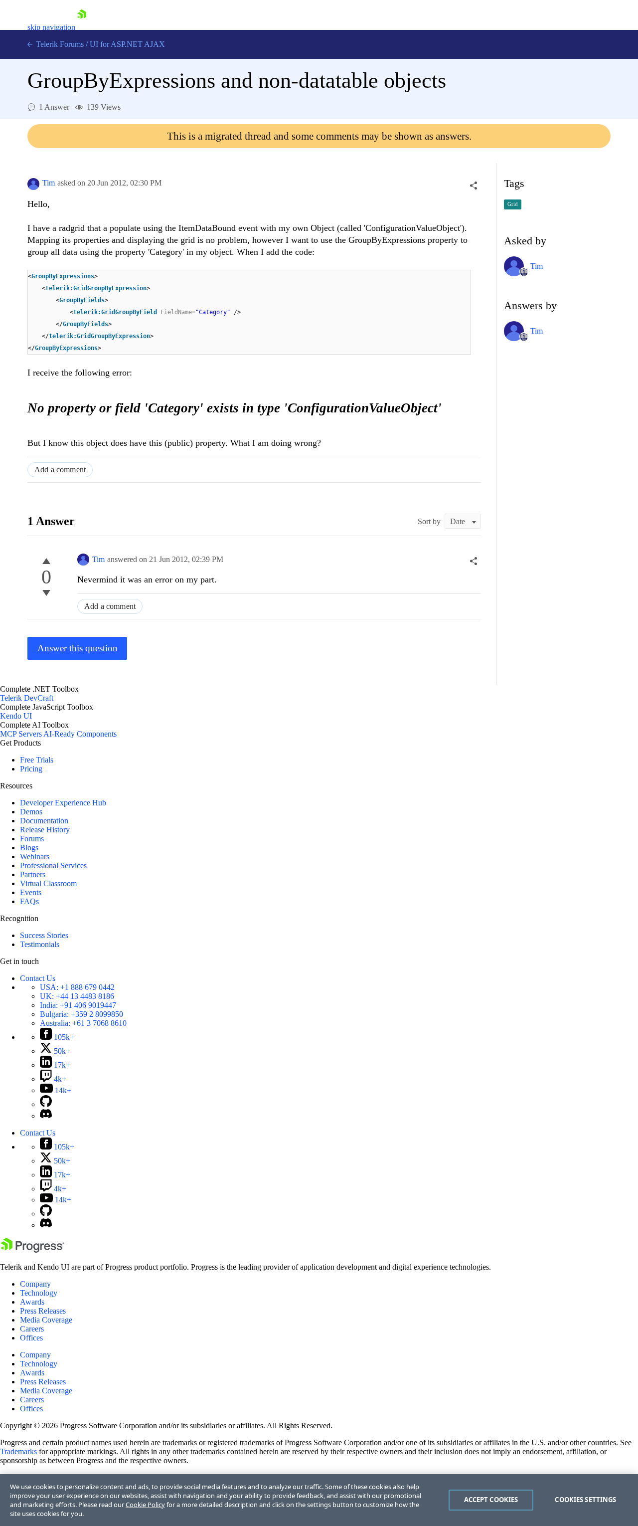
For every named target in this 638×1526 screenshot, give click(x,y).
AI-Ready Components (80, 734)
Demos (31, 811)
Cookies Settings (585, 1499)
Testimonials (39, 944)
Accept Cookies (491, 1499)
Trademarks (18, 1451)
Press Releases (43, 1311)
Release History (45, 829)
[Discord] (46, 1116)
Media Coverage (46, 1320)
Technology (38, 1293)
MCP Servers (21, 734)
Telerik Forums (59, 44)
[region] (319, 1500)
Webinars (34, 856)
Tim (48, 183)
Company (35, 1284)
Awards (32, 1302)
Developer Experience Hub (63, 802)
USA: (77, 987)
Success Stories (44, 935)
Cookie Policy (145, 1504)
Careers (32, 1329)
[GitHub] (46, 1104)
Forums (32, 838)
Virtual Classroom (48, 883)
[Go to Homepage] (81, 27)
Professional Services (53, 865)
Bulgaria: (81, 1014)
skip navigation (51, 27)
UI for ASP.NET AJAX (127, 44)
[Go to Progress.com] (32, 1250)
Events (30, 892)
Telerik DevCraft (26, 698)
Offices (31, 1338)
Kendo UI (16, 716)
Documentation (44, 820)
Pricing (31, 768)
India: (78, 1005)
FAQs (29, 901)
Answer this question (77, 648)
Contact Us (37, 978)
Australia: (83, 1023)
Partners (32, 874)
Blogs (29, 847)
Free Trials (36, 760)
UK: (77, 996)
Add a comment (60, 469)
